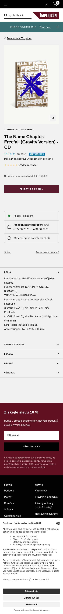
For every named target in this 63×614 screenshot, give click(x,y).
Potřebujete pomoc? (47, 252)
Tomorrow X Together (19, 38)
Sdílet (7, 252)
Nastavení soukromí (46, 513)
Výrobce (9, 373)
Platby (8, 496)
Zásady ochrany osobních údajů (44, 505)
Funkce (8, 363)
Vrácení (8, 509)
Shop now (45, 27)
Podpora (9, 490)
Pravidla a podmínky (46, 496)
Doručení (9, 503)
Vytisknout (41, 490)
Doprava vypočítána (28, 158)
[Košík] (55, 4)
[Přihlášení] (46, 4)
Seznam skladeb (14, 344)
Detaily (8, 354)
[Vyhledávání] (28, 15)
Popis (7, 272)
